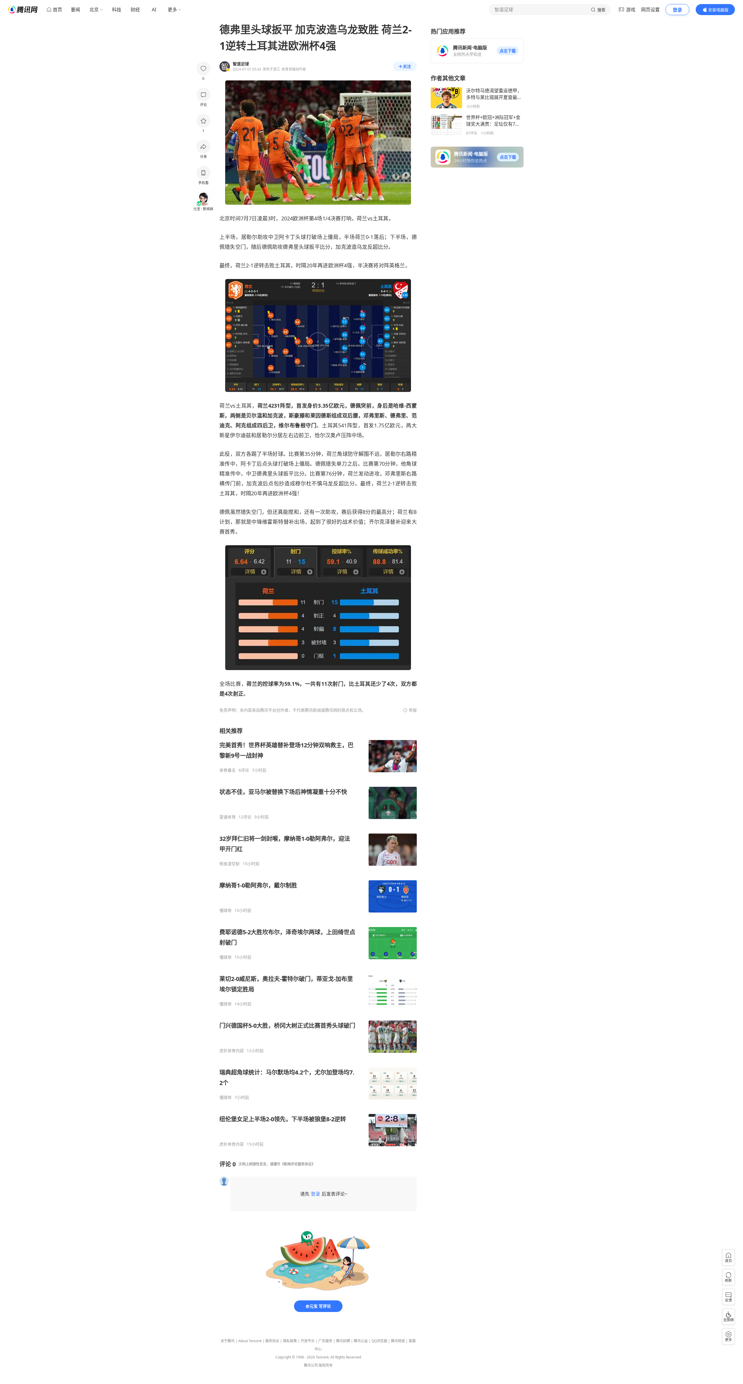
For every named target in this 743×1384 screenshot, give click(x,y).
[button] (508, 50)
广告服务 (325, 1340)
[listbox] (318, 937)
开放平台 (308, 1340)
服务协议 (272, 1340)
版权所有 (326, 1365)
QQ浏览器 (379, 1340)
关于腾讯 (228, 1340)
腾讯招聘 (343, 1340)
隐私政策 (290, 1340)
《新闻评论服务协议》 (297, 1164)
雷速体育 (227, 817)
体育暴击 (227, 770)
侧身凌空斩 (229, 864)
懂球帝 (225, 910)
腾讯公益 (361, 1340)
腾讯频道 (398, 1340)
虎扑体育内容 (231, 1051)
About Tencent (250, 1340)
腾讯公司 (311, 1365)
